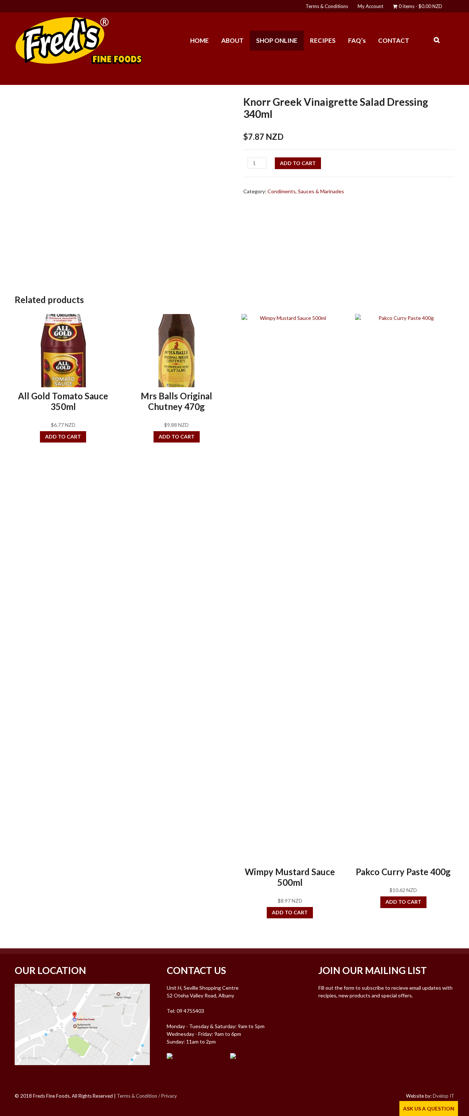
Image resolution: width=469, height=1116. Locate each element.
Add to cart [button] (63, 436)
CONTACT (393, 40)
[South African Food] (79, 61)
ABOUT (232, 40)
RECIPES (323, 40)
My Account (370, 6)
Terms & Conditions (327, 6)
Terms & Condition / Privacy (147, 1096)
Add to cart (298, 163)
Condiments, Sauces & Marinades (305, 191)
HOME (199, 40)
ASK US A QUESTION (428, 1108)
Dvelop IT (443, 1096)
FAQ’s (357, 40)
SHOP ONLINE (277, 40)
